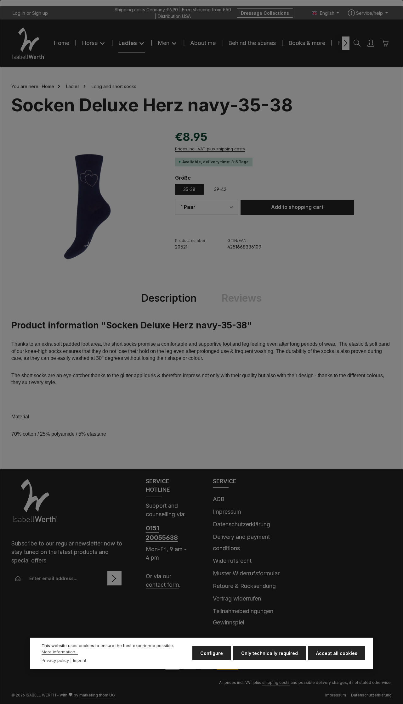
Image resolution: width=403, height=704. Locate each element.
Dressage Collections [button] (265, 13)
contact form (162, 584)
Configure (211, 653)
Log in (19, 13)
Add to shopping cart (297, 207)
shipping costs (276, 682)
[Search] (357, 43)
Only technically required (269, 653)
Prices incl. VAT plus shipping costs (210, 148)
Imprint (79, 660)
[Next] (345, 43)
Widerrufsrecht (232, 560)
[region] (87, 203)
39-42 (220, 189)
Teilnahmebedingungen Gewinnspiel (243, 617)
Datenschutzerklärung (241, 524)
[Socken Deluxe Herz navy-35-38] (86, 203)
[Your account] (371, 43)
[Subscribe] (114, 578)
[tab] (169, 298)
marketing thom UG (97, 695)
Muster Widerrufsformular (246, 573)
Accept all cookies (336, 653)
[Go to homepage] (28, 43)
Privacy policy (55, 660)
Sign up (40, 13)
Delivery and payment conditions (241, 542)
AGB (218, 499)
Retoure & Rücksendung (244, 586)
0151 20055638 (162, 532)
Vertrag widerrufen (237, 598)
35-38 (189, 189)
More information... (60, 651)
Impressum (227, 511)
